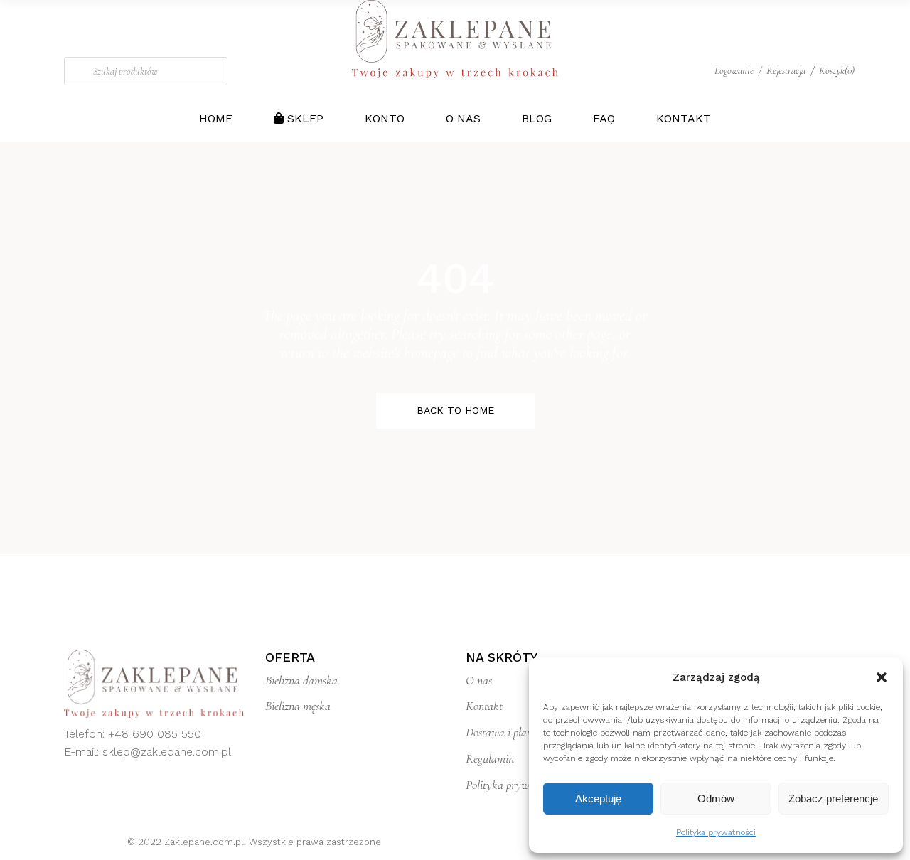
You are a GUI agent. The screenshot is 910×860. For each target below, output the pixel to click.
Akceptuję (598, 798)
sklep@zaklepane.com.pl (166, 751)
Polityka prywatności (716, 832)
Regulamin (490, 758)
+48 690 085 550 (154, 734)
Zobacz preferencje (833, 798)
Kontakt (484, 706)
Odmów (715, 798)
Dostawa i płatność (507, 732)
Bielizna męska (298, 706)
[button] (881, 677)
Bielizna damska (301, 680)
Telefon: (86, 734)
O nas (479, 680)
